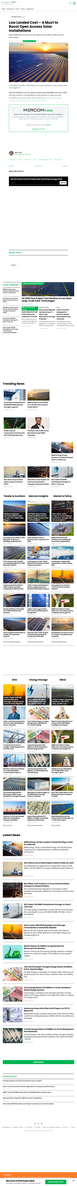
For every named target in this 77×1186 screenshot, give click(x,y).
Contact (29, 1127)
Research (10, 9)
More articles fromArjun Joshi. (23, 154)
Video (23, 9)
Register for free (38, 129)
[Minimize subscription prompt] (73, 1180)
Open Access (58, 159)
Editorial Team (18, 1127)
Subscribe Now (55, 1182)
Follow (11, 85)
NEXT (65, 166)
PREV (12, 166)
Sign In (48, 125)
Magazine (30, 9)
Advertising (6, 1127)
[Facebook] (34, 1124)
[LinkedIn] (42, 1124)
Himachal (12, 159)
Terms (73, 1127)
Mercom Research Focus (45, 159)
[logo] (7, 3)
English (13, 2)
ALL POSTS (38, 166)
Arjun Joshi (19, 41)
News (4, 9)
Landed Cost (27, 159)
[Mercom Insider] (18, 17)
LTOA (34, 159)
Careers (37, 1127)
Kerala (19, 159)
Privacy (65, 1127)
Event (17, 9)
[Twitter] (38, 1124)
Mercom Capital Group (51, 1127)
